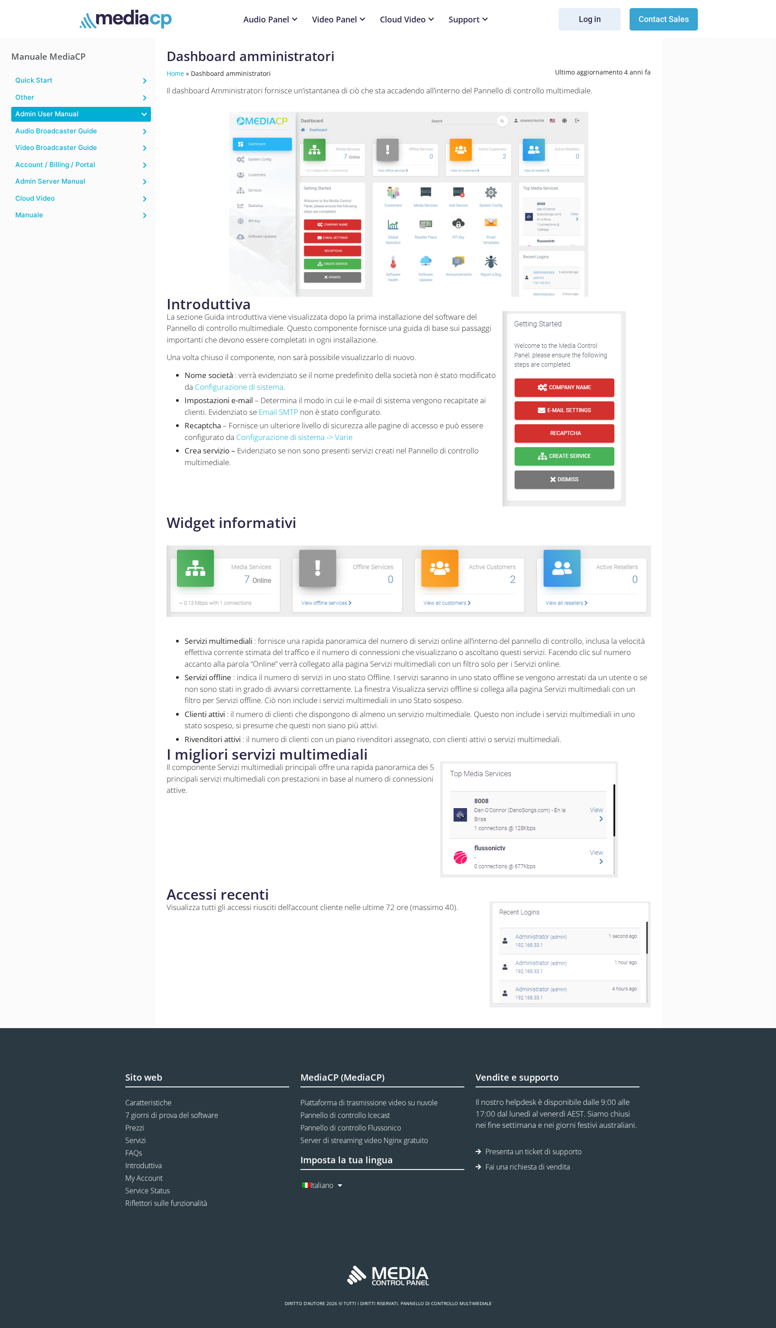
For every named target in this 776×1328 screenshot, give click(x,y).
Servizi (135, 1140)
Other (24, 97)
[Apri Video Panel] (362, 19)
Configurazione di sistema (239, 387)
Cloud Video (35, 198)
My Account (144, 1178)
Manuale (29, 215)
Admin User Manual (47, 114)
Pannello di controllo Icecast (345, 1115)
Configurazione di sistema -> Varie (294, 437)
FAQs (133, 1153)
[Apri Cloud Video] (431, 19)
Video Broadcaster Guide (56, 147)
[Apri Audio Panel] (294, 19)
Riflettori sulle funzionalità (166, 1203)
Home (175, 73)
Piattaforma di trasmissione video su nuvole (369, 1103)
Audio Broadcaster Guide (56, 131)
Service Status (147, 1191)
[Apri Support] (485, 19)
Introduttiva (143, 1165)
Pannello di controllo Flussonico (350, 1128)
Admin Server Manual (50, 181)
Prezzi (134, 1128)
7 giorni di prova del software (171, 1115)
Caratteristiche (148, 1103)
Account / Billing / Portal (55, 164)
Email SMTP (278, 412)
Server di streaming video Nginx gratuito (364, 1140)
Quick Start (34, 80)
